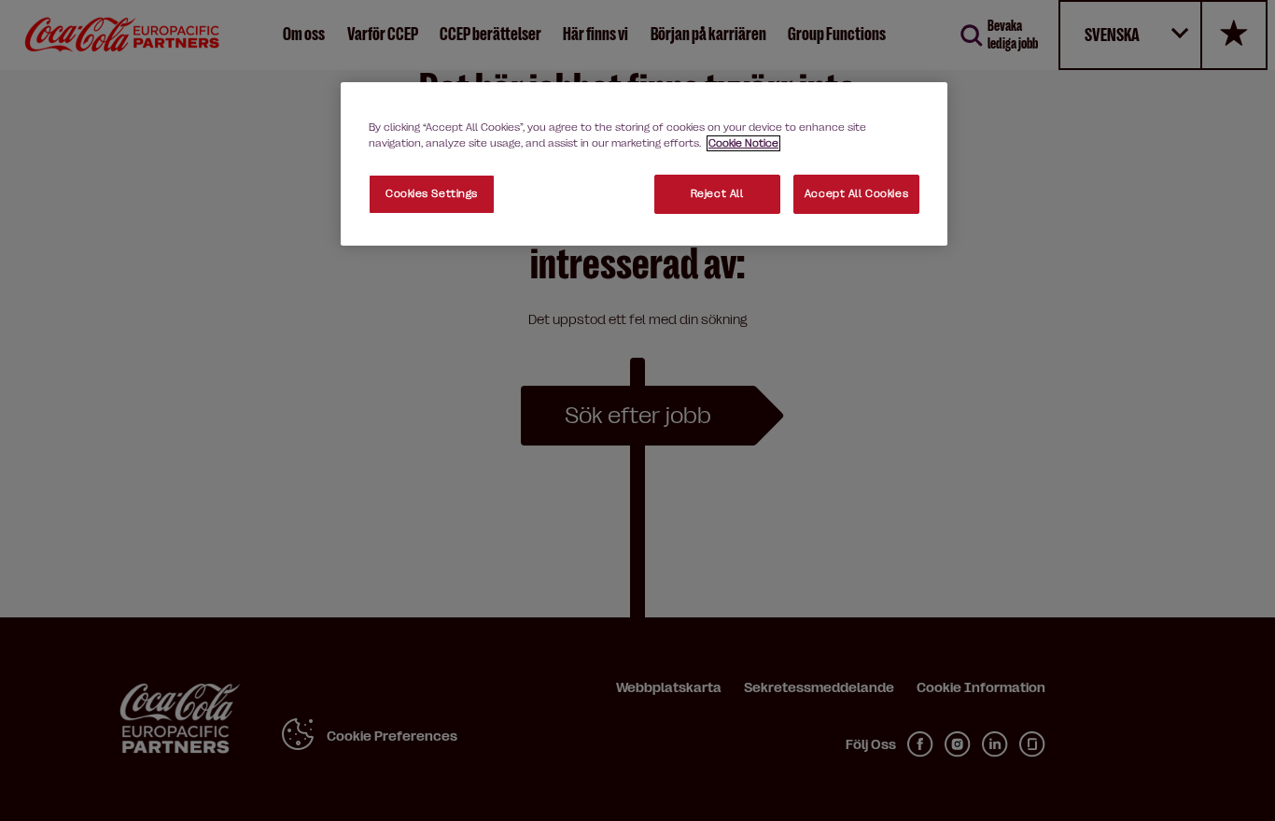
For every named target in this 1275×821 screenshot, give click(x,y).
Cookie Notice (743, 143)
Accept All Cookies (856, 194)
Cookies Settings (431, 194)
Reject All (717, 194)
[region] (644, 164)
